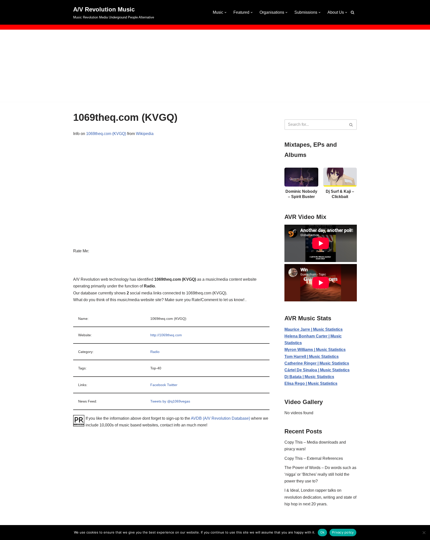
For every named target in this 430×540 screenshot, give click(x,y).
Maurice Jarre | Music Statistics (313, 329)
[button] (225, 12)
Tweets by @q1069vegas (170, 401)
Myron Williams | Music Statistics (315, 349)
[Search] (352, 12)
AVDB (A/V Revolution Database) (220, 418)
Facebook (158, 385)
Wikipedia (145, 134)
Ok (322, 532)
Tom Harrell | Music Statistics (311, 356)
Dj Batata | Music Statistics (309, 377)
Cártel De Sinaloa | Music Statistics (317, 370)
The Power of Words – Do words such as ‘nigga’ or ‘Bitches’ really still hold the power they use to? (320, 474)
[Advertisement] (215, 67)
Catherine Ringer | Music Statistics (316, 363)
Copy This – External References (313, 458)
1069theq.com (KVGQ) (106, 134)
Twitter (172, 385)
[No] (423, 532)
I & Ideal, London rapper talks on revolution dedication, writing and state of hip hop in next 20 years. (320, 497)
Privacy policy (343, 532)
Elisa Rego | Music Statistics (310, 383)
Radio (155, 352)
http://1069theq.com (166, 335)
